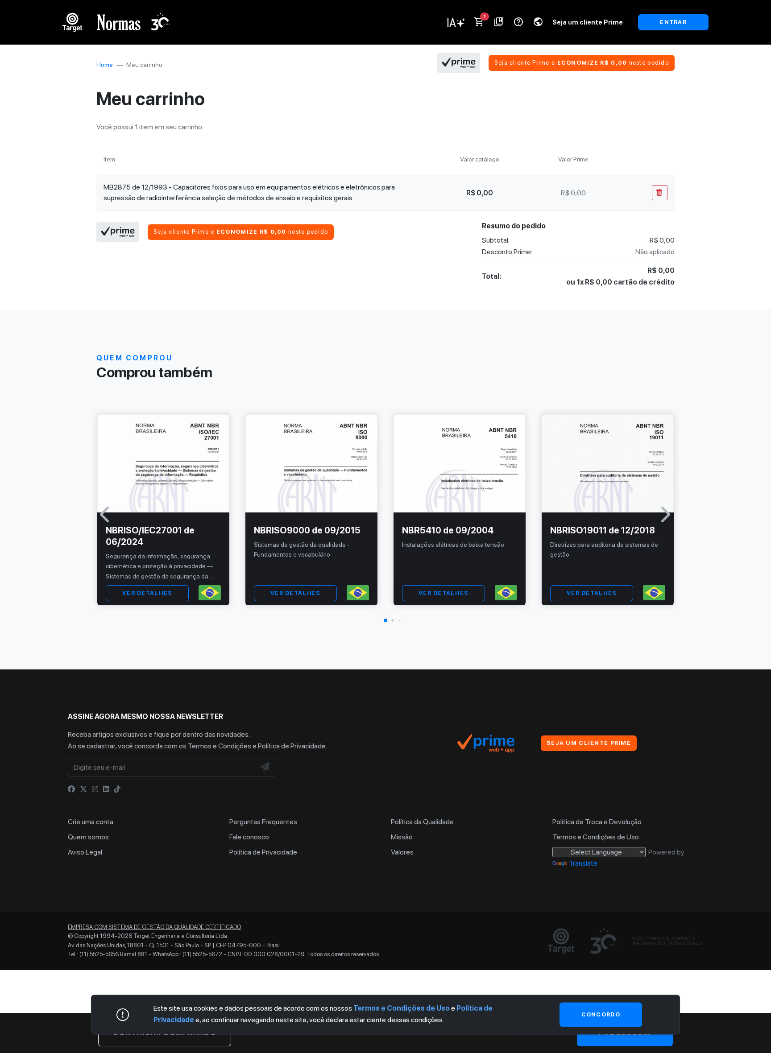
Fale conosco (249, 837)
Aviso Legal (85, 852)
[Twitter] (83, 789)
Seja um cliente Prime (587, 22)
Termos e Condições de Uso (595, 837)
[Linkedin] (106, 789)
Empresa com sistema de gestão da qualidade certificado (154, 927)
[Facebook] (71, 789)
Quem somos (88, 837)
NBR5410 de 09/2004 (447, 530)
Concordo (600, 1014)
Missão (402, 837)
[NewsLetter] (265, 767)
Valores (402, 852)
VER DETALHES (147, 593)
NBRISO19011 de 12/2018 (602, 530)
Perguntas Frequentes (263, 822)
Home (104, 64)
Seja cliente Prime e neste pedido (581, 62)
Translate (583, 863)
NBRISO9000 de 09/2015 (307, 530)
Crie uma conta (90, 822)
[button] (385, 620)
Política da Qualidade (422, 822)
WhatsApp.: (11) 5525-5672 (187, 954)
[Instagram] (95, 789)
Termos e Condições (219, 746)
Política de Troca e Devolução (597, 822)
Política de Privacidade (292, 746)
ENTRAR (673, 22)
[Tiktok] (117, 789)
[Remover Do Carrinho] (659, 192)
